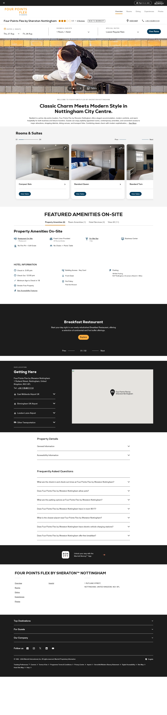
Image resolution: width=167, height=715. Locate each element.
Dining (138, 11)
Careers (33, 664)
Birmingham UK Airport (27, 403)
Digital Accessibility (128, 664)
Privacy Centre (79, 664)
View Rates (25, 194)
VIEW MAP (133, 21)
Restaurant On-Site (25, 238)
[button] (143, 3)
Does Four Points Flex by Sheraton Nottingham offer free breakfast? (66, 535)
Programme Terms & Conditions (61, 664)
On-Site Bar (93, 238)
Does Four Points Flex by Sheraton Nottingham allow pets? (63, 491)
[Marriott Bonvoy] (158, 3)
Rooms (129, 11)
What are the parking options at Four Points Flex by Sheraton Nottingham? (69, 500)
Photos (160, 11)
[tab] (55, 222)
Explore (83, 337)
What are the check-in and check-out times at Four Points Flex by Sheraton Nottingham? (75, 482)
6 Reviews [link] (81, 21)
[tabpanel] (83, 330)
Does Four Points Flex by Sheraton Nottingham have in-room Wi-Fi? (66, 509)
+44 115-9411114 (152, 21)
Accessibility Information (47, 455)
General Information (45, 446)
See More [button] (132, 123)
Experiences (149, 11)
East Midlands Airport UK (28, 394)
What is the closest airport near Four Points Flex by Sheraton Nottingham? (69, 518)
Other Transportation (26, 422)
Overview (118, 11)
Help (28, 667)
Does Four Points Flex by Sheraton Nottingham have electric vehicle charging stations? (75, 527)
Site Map (141, 664)
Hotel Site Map (19, 667)
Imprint (51, 583)
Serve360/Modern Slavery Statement (106, 664)
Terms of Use (43, 664)
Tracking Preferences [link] (21, 664)
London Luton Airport (26, 413)
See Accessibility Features (27, 291)
